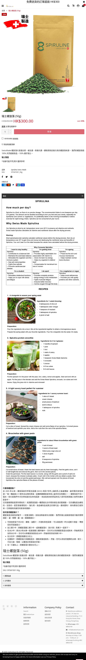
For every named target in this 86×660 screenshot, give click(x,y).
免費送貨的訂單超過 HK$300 (43, 2)
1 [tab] (43, 93)
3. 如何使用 (7, 585)
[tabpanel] (43, 54)
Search (25, 611)
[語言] (73, 5)
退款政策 (26, 624)
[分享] (2, 176)
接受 (79, 657)
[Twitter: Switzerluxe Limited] (7, 606)
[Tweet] (7, 176)
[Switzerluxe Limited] (10, 6)
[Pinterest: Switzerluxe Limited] (11, 606)
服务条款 (48, 621)
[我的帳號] (78, 6)
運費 (3, 126)
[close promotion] (84, 2)
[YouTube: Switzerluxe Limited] (4, 609)
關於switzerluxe (28, 614)
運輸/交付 (48, 611)
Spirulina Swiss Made (18, 170)
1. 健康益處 (7, 576)
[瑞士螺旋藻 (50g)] (43, 54)
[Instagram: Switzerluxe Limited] (16, 606)
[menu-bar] (3, 6)
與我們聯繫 (27, 618)
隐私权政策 (48, 618)
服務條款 (26, 621)
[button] (10, 133)
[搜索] (68, 5)
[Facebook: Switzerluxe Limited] (3, 606)
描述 (4, 196)
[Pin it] (11, 176)
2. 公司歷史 (7, 581)
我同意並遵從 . (11, 139)
